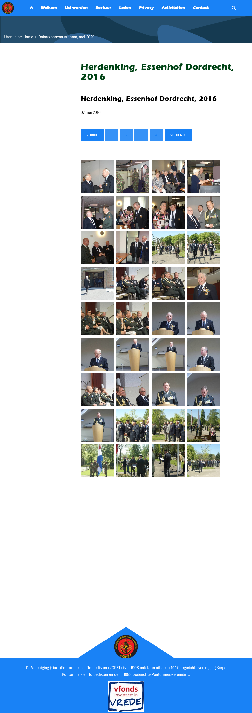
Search (233, 8)
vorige (92, 135)
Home (28, 36)
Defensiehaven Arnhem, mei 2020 (66, 36)
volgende (178, 135)
